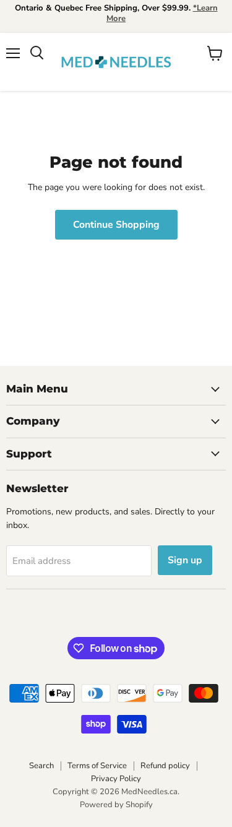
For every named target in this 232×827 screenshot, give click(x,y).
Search (41, 765)
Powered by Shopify (116, 804)
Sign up (185, 560)
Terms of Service (97, 765)
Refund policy (165, 765)
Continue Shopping (116, 225)
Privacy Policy (116, 778)
